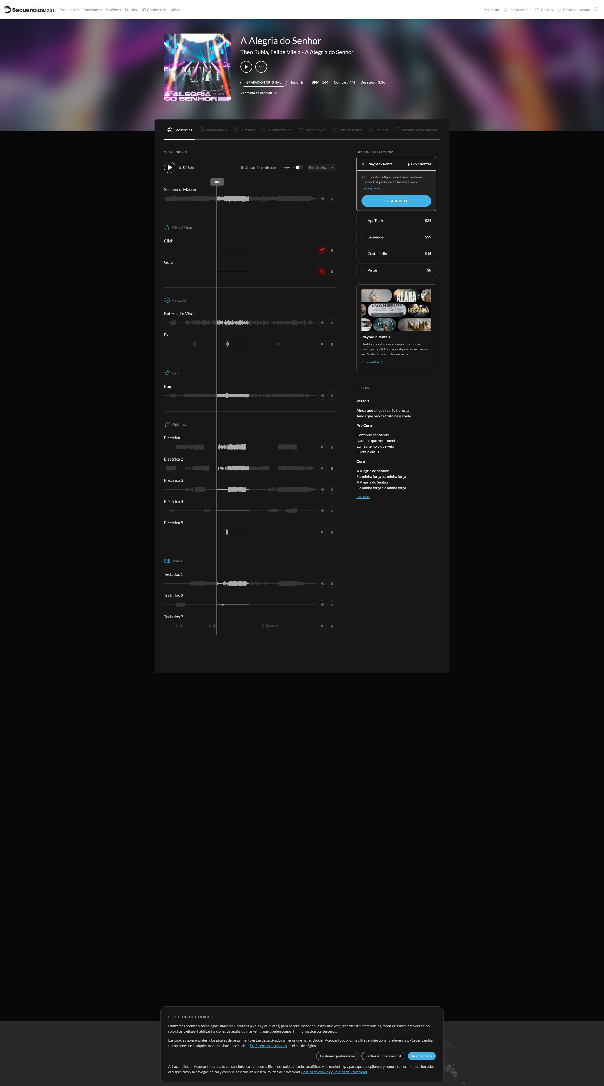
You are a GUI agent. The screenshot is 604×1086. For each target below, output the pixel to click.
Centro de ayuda (576, 9)
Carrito (547, 9)
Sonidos (112, 9)
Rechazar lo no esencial (383, 1056)
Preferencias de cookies (268, 1046)
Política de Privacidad (350, 1072)
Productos (67, 9)
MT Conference (153, 9)
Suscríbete (396, 201)
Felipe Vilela (285, 51)
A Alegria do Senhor (329, 51)
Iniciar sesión (520, 9)
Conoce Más (370, 189)
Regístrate (491, 9)
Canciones (91, 9)
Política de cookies (315, 1072)
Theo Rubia (254, 51)
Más (173, 9)
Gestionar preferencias (337, 1056)
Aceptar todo (422, 1056)
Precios (131, 9)
